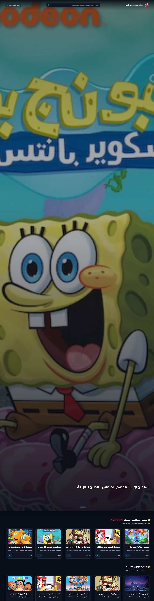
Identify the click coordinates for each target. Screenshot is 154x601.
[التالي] (7, 543)
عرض (127, 555)
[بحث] (49, 5)
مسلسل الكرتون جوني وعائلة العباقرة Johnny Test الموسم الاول (107, 484)
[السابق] (147, 543)
